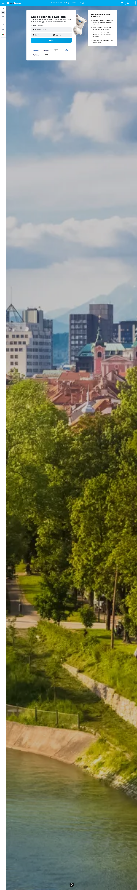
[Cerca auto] (3, 16)
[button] (3, 3)
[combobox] (38, 25)
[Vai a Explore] (3, 24)
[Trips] (3, 29)
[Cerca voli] (3, 8)
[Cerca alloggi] (3, 12)
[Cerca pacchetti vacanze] (3, 20)
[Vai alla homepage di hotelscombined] (14, 3)
